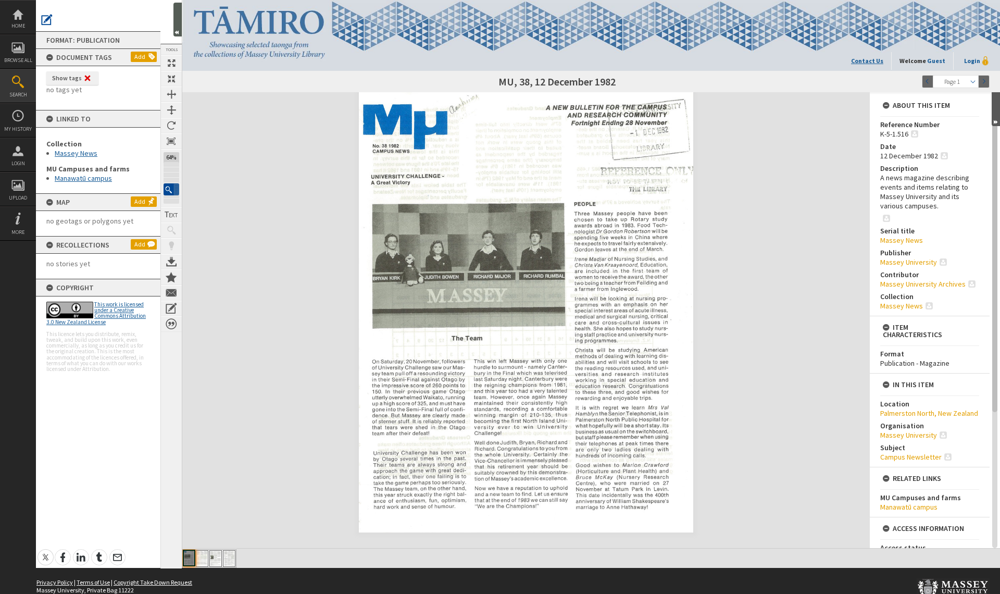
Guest (936, 61)
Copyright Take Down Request (153, 582)
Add (139, 56)
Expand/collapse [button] (996, 109)
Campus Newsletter (911, 457)
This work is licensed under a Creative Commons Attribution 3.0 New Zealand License (96, 313)
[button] (171, 189)
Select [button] (973, 82)
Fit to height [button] (171, 110)
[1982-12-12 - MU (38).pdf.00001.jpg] (189, 558)
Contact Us (867, 61)
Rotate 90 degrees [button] (171, 125)
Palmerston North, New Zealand (929, 413)
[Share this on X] (46, 551)
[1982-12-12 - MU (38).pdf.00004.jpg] (229, 558)
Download (171, 261)
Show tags (67, 78)
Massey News (76, 153)
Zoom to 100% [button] (171, 141)
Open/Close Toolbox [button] (177, 19)
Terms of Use (93, 582)
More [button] (17, 232)
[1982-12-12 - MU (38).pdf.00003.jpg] (215, 558)
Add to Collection (171, 277)
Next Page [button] (984, 82)
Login (18, 163)
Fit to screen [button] (171, 78)
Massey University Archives (923, 284)
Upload (18, 197)
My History (18, 129)
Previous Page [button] (927, 82)
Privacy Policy (54, 582)
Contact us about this (171, 293)
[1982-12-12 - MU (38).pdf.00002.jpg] (202, 558)
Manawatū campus (83, 178)
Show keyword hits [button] (171, 230)
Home (18, 25)
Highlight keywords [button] (171, 246)
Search (18, 94)
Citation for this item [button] (171, 324)
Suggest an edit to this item (47, 20)
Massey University (908, 262)
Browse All (18, 60)
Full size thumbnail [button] (171, 63)
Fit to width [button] (171, 94)
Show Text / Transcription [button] (171, 214)
